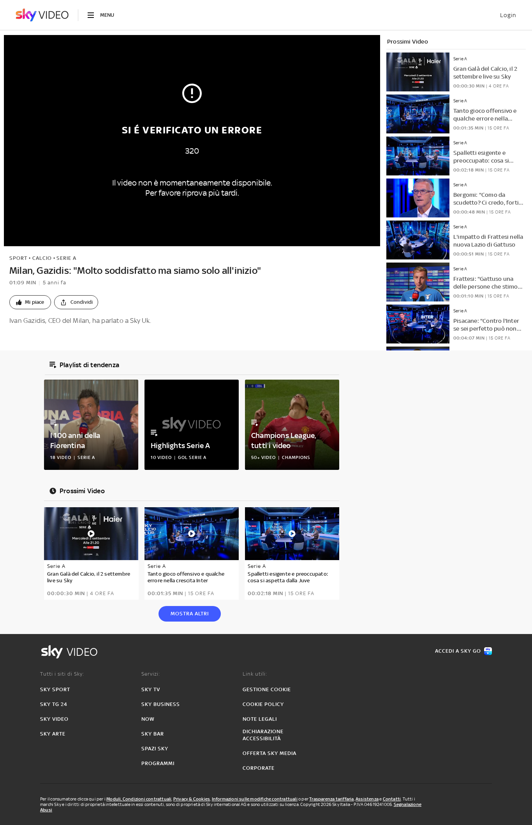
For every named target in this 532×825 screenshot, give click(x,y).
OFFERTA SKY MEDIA (269, 753)
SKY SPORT (55, 689)
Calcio (42, 258)
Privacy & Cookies (191, 799)
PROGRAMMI (157, 763)
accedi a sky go (458, 651)
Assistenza (367, 799)
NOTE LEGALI (260, 719)
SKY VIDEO (54, 719)
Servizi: (150, 674)
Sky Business (160, 704)
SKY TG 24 (53, 704)
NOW (148, 719)
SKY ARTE (52, 734)
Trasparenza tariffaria (331, 799)
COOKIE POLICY (263, 704)
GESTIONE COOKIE (267, 689)
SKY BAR (152, 734)
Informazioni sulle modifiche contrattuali (255, 799)
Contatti (392, 799)
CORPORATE (259, 768)
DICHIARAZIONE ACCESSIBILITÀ (263, 735)
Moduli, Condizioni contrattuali (138, 799)
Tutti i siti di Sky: (62, 674)
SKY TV (150, 689)
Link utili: (255, 674)
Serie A (66, 258)
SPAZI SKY (154, 748)
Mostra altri (190, 614)
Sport (18, 258)
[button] (30, 302)
